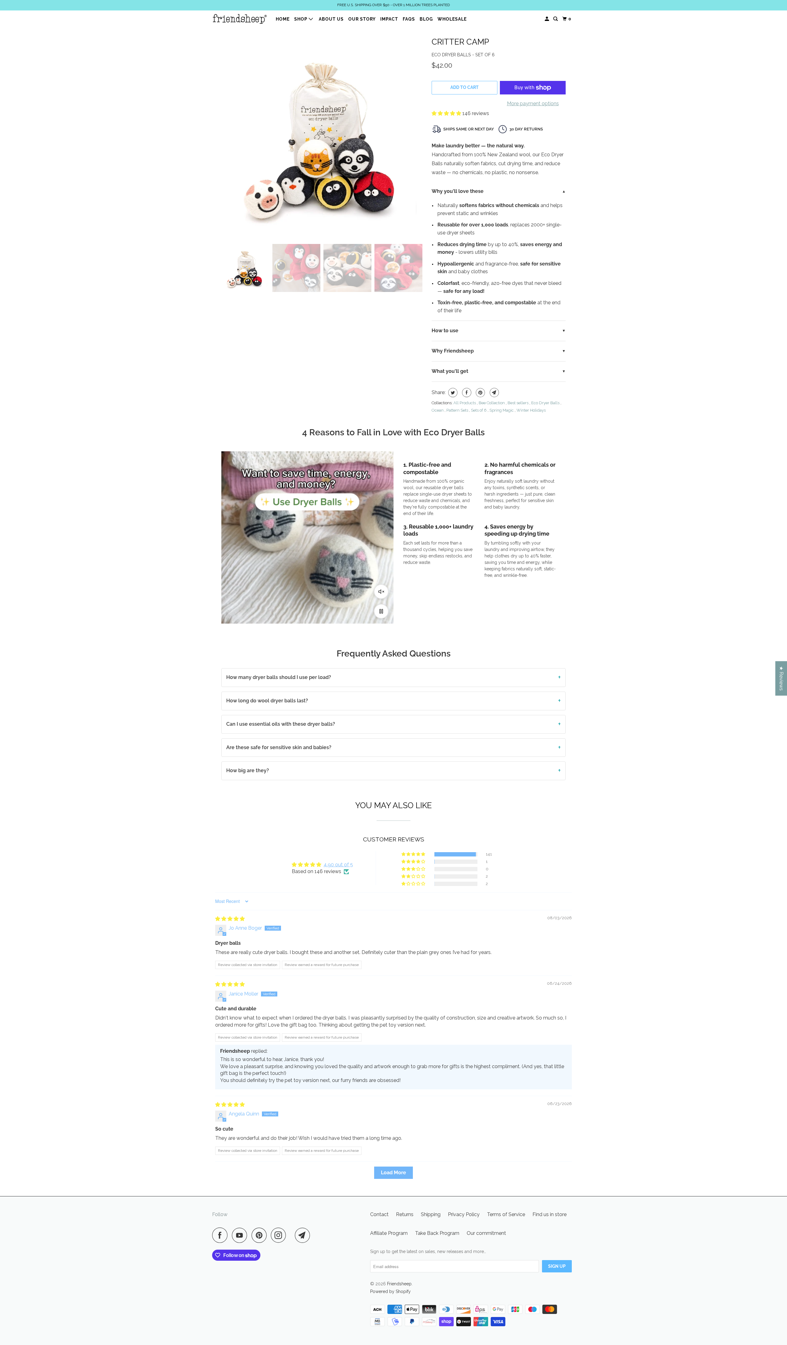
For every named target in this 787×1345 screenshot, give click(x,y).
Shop (301, 19)
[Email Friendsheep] (304, 1235)
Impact (389, 19)
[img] (230, 919)
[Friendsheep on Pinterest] (260, 1235)
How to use (445, 330)
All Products (464, 403)
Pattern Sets (457, 410)
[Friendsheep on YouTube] (241, 1235)
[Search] (556, 19)
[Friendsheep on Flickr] (292, 1235)
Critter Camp (460, 41)
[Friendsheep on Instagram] (280, 1235)
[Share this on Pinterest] (479, 392)
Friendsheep (399, 1283)
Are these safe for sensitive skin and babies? (278, 747)
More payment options (533, 103)
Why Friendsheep (453, 351)
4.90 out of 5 (338, 865)
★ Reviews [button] (781, 678)
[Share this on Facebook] (466, 392)
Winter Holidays (531, 410)
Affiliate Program (389, 1233)
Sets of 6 (479, 410)
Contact (379, 1214)
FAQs (409, 19)
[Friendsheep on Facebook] (221, 1235)
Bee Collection (492, 403)
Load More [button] (393, 1172)
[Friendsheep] (239, 19)
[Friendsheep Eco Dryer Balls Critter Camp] (323, 136)
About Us (331, 19)
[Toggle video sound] (381, 591)
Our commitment (486, 1233)
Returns (404, 1214)
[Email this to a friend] (493, 392)
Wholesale (452, 19)
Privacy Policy (464, 1214)
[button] (447, 113)
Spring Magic (501, 410)
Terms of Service (506, 1214)
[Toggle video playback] (381, 611)
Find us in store (549, 1214)
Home (283, 19)
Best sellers (518, 403)
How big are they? (247, 770)
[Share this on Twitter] (452, 392)
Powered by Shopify (390, 1291)
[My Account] (548, 19)
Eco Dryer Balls (545, 403)
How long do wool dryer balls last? (267, 701)
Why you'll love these (458, 191)
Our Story (362, 19)
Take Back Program (437, 1233)
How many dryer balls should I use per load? (278, 677)
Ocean (438, 410)
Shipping (431, 1214)
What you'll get (450, 371)
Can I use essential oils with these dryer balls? (280, 724)
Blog (426, 19)
